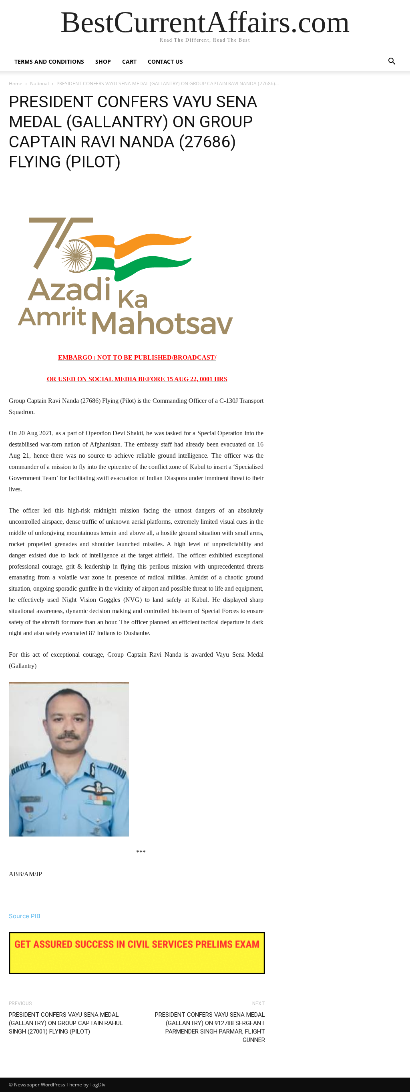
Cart (129, 61)
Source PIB (24, 916)
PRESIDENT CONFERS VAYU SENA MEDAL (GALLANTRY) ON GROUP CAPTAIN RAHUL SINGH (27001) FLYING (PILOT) (66, 1023)
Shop (103, 61)
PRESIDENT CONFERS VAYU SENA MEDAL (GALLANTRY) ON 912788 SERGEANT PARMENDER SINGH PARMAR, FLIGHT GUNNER (210, 1027)
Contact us (165, 61)
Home (15, 83)
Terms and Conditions (49, 61)
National (39, 83)
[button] (391, 62)
